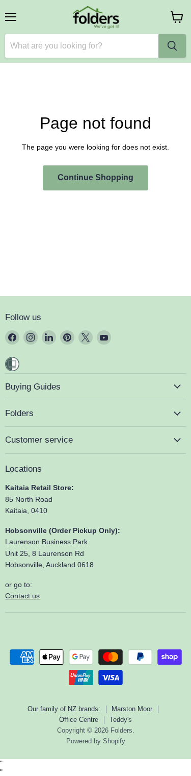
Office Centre (78, 719)
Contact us (22, 596)
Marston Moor (132, 709)
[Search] (172, 46)
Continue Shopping (95, 177)
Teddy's (121, 719)
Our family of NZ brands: (64, 709)
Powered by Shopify (95, 741)
